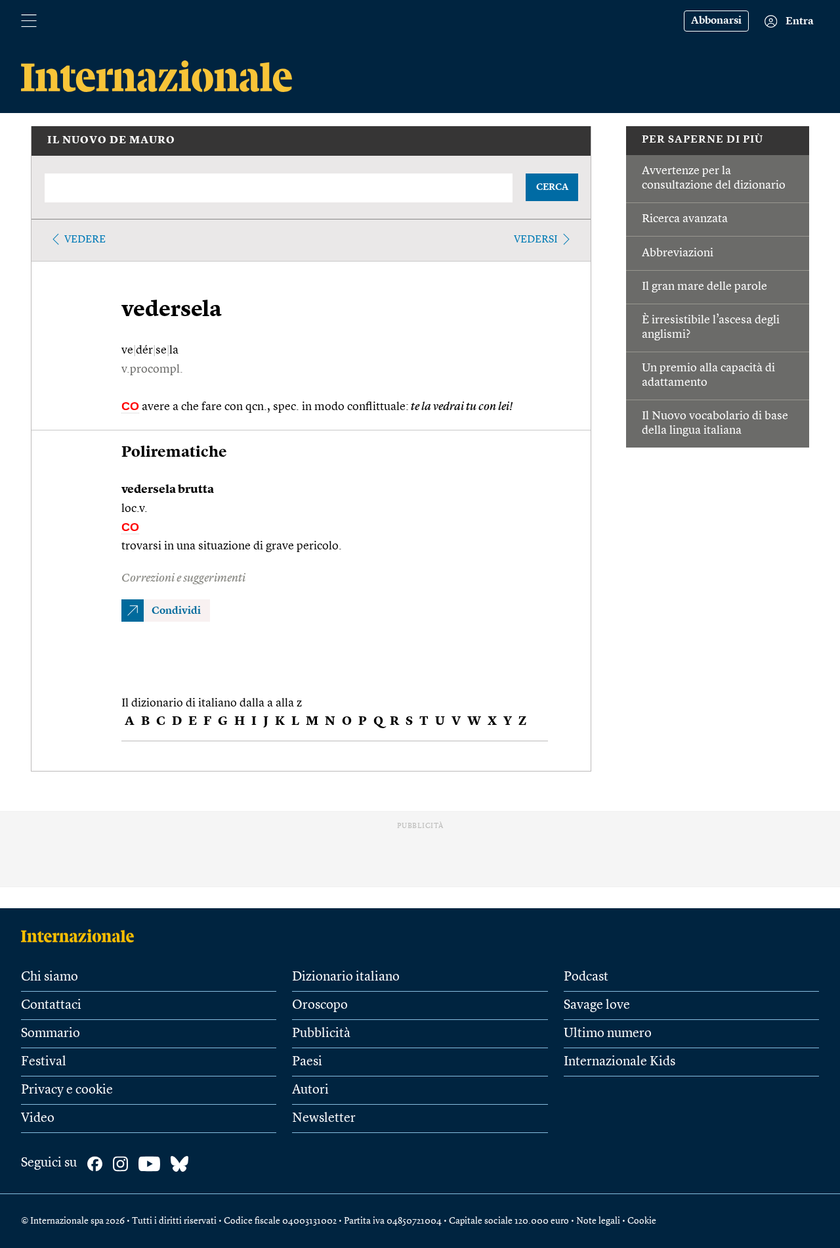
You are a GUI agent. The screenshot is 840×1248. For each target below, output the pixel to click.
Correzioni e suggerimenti (183, 578)
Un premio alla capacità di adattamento (708, 375)
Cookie (641, 1221)
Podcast (586, 977)
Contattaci (51, 1005)
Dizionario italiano (346, 977)
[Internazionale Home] (81, 935)
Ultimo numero (608, 1033)
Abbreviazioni (677, 253)
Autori (310, 1090)
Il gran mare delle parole (704, 286)
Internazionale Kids (619, 1062)
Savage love (597, 1005)
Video (37, 1118)
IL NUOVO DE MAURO (111, 140)
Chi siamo (49, 977)
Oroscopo (320, 1005)
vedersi (536, 240)
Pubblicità (321, 1033)
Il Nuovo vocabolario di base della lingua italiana (715, 423)
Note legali (598, 1221)
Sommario (50, 1033)
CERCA (552, 187)
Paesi (307, 1062)
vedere (85, 240)
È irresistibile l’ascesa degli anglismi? (711, 327)
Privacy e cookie (67, 1090)
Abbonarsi (716, 21)
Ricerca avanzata (685, 219)
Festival (43, 1062)
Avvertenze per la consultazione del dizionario (714, 178)
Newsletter (324, 1118)
